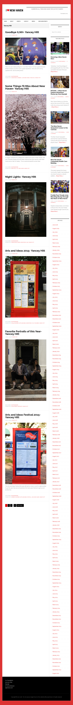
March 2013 (55, 648)
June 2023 (55, 301)
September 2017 (56, 452)
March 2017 (55, 474)
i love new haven (26, 77)
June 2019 (55, 376)
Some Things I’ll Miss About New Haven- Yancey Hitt (25, 87)
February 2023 (56, 311)
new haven (21, 168)
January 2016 (55, 525)
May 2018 (55, 423)
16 (15, 505)
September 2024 (56, 261)
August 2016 (55, 499)
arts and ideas (22, 323)
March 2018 (55, 431)
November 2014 (56, 575)
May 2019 (55, 380)
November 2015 (56, 532)
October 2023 (56, 286)
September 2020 (56, 326)
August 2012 (55, 673)
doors (18, 242)
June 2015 (55, 550)
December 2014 (56, 572)
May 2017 (55, 467)
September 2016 (56, 496)
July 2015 (54, 546)
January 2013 (55, 655)
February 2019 (56, 391)
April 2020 (55, 340)
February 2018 (56, 434)
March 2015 (55, 561)
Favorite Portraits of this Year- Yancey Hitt (23, 332)
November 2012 (56, 662)
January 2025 (55, 250)
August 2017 (55, 456)
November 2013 (56, 619)
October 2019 (56, 362)
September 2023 (56, 290)
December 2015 (56, 528)
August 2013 (55, 630)
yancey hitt (37, 77)
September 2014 (56, 583)
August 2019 (55, 369)
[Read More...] (54, 71)
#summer (16, 323)
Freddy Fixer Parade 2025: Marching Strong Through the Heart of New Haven (60, 196)
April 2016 (55, 514)
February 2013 (56, 651)
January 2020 (56, 351)
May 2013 (55, 641)
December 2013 (56, 615)
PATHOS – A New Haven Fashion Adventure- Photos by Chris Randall (59, 92)
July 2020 (55, 333)
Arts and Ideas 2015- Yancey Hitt (25, 250)
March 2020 (55, 344)
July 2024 (55, 268)
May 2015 (55, 554)
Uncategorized (14, 76)
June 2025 (55, 235)
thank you (32, 77)
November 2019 (56, 358)
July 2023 (54, 297)
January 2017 (55, 481)
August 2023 (55, 293)
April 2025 (55, 239)
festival (29, 497)
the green (36, 323)
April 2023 (55, 308)
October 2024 (56, 257)
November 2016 (56, 489)
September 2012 (56, 669)
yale (27, 242)
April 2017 (55, 471)
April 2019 (55, 384)
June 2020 (55, 337)
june (32, 497)
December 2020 (56, 319)
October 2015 (56, 536)
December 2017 (56, 442)
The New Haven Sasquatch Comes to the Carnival (59, 127)
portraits (20, 406)
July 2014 (54, 590)
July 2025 (54, 232)
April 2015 (55, 557)
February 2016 (56, 521)
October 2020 (56, 322)
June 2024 (55, 272)
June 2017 (55, 463)
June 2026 (55, 225)
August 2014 (55, 586)
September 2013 (56, 626)
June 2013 (55, 637)
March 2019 (55, 387)
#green (13, 497)
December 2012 (56, 659)
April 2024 (55, 279)
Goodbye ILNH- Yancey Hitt (22, 32)
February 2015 (56, 565)
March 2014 (55, 604)
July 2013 (54, 633)
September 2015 (56, 539)
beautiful (13, 168)
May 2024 (55, 275)
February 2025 (56, 246)
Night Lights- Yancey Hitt (20, 176)
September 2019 (56, 366)
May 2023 (55, 304)
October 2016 (56, 492)
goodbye (19, 77)
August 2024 (55, 264)
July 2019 (54, 373)
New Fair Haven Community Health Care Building (59, 161)
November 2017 (56, 445)
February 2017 (56, 478)
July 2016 (54, 503)
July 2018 (54, 416)
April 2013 (55, 644)
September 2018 (56, 409)
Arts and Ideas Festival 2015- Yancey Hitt (23, 416)
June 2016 (55, 507)
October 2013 (56, 622)
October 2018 (56, 405)
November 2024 (56, 253)
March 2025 (55, 243)
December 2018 (56, 398)
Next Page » (20, 506)
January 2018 (55, 438)
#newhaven (14, 242)
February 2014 (56, 608)
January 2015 (55, 568)
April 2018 (55, 427)
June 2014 (55, 593)
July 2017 (54, 460)
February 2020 (56, 348)
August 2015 (55, 543)
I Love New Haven (14, 10)
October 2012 (56, 666)
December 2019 (56, 355)
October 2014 (56, 579)
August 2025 (55, 228)
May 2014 (55, 597)
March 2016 (55, 518)
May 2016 (55, 510)
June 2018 (55, 420)
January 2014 (55, 612)
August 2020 (55, 329)
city (17, 168)
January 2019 (55, 395)
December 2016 (56, 485)
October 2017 (56, 449)
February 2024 (56, 282)
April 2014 (55, 601)
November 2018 (56, 402)
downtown (14, 77)
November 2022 (56, 315)
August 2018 (55, 413)
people (15, 406)
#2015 (12, 323)
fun (33, 323)
